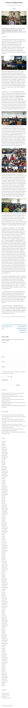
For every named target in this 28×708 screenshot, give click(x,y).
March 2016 (4, 634)
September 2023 (5, 494)
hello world (4, 419)
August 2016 (4, 626)
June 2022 (3, 517)
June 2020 (3, 554)
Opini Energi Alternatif (6, 697)
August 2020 (4, 551)
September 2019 (5, 568)
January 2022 (4, 525)
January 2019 (4, 581)
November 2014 (5, 659)
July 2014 (3, 665)
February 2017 (4, 617)
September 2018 (5, 587)
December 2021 (5, 526)
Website (3, 366)
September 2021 (5, 531)
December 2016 (5, 620)
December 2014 (5, 657)
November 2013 (5, 677)
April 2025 (3, 464)
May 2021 (3, 537)
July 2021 (3, 534)
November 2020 (5, 547)
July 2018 (3, 590)
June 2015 (3, 648)
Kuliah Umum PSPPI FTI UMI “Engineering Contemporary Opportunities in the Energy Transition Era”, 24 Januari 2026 (13, 421)
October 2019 (4, 567)
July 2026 (3, 442)
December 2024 (5, 470)
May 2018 (3, 593)
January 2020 (4, 562)
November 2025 (5, 453)
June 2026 (3, 444)
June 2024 (3, 480)
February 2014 (4, 673)
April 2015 (3, 651)
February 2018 (4, 598)
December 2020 (5, 545)
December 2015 (5, 638)
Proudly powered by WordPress (7, 705)
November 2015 (5, 640)
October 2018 (4, 585)
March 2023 (4, 503)
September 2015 (5, 643)
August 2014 (4, 663)
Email (3, 361)
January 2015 (4, 655)
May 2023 (3, 500)
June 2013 (3, 685)
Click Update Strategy (6, 414)
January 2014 (4, 674)
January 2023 (4, 506)
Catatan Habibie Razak (14, 3)
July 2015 (3, 646)
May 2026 (3, 446)
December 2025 (5, 452)
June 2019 (3, 573)
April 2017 (3, 613)
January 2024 (4, 487)
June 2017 (3, 610)
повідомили (4, 424)
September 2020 (5, 550)
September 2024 (5, 475)
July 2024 (3, 478)
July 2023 (3, 497)
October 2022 (4, 511)
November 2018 (5, 584)
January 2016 (4, 637)
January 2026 (4, 450)
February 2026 (4, 449)
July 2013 (3, 683)
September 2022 (5, 512)
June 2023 (3, 498)
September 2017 (5, 606)
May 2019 (3, 575)
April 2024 (3, 483)
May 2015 (3, 649)
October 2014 (4, 660)
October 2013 (4, 679)
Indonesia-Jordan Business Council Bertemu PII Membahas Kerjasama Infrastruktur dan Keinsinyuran (20, 328)
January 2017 (4, 618)
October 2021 (4, 529)
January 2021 (4, 543)
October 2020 (4, 548)
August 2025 (4, 458)
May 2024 (3, 481)
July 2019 (3, 571)
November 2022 (5, 509)
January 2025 (4, 469)
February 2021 (4, 542)
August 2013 (4, 682)
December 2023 (5, 489)
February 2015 (4, 654)
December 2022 (5, 508)
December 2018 (5, 582)
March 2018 (4, 596)
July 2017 (3, 609)
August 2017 (4, 607)
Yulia (2, 428)
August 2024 (4, 477)
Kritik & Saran (4, 696)
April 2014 (3, 669)
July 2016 (3, 627)
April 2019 (3, 576)
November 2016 (5, 621)
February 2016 (4, 635)
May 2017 (3, 612)
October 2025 (4, 455)
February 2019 (4, 579)
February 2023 (4, 505)
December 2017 (5, 601)
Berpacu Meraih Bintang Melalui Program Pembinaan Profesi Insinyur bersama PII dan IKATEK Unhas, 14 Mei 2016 (13, 416)
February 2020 (4, 561)
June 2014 (3, 666)
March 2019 (4, 578)
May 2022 (3, 519)
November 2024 (5, 472)
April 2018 (3, 595)
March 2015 (4, 652)
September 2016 (5, 624)
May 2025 (3, 463)
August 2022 (4, 514)
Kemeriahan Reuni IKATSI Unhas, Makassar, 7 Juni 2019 (8, 326)
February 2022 (4, 523)
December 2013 (5, 676)
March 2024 (4, 484)
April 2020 (3, 557)
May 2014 (3, 668)
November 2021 (5, 528)
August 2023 (4, 495)
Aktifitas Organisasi (15, 316)
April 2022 (3, 520)
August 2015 (4, 645)
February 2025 (4, 467)
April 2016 (3, 632)
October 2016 (4, 623)
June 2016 (3, 629)
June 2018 (3, 592)
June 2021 (3, 536)
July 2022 (3, 515)
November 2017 (5, 603)
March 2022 (4, 522)
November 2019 (5, 565)
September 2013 (5, 680)
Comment (4, 342)
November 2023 (5, 491)
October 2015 (4, 641)
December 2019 (5, 564)
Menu (14, 8)
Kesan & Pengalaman (6, 694)
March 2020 (4, 559)
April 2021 (3, 539)
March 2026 (4, 447)
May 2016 (3, 631)
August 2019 (4, 570)
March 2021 (4, 540)
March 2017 (4, 615)
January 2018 (4, 599)
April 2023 (3, 501)
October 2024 (4, 474)
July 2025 (3, 460)
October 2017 (4, 604)
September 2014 (5, 662)
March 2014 (4, 671)
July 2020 (3, 553)
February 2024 (4, 486)
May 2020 (3, 556)
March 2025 (4, 466)
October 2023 (4, 492)
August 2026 (4, 441)
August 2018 (4, 589)
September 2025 (5, 456)
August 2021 (4, 533)
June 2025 (3, 461)
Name (3, 356)
